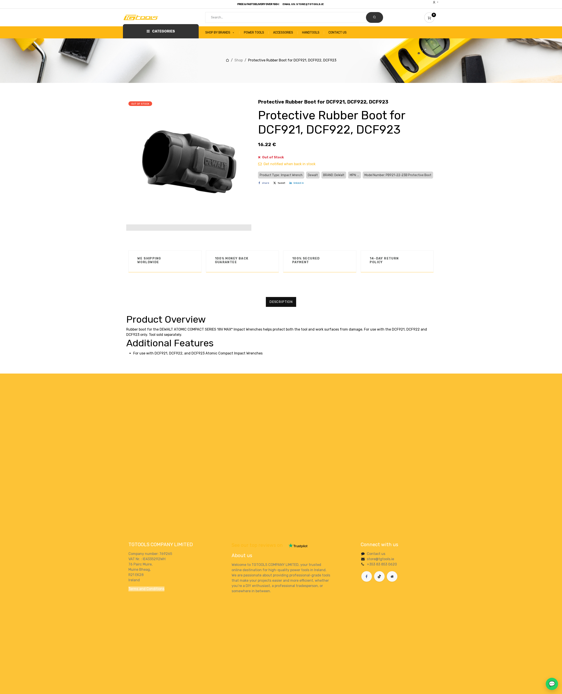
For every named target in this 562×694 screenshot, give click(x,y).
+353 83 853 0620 (382, 564)
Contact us (376, 554)
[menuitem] (222, 32)
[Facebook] (366, 576)
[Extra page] (392, 576)
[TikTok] (379, 576)
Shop (238, 60)
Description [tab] (281, 302)
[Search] (374, 17)
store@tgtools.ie (380, 559)
